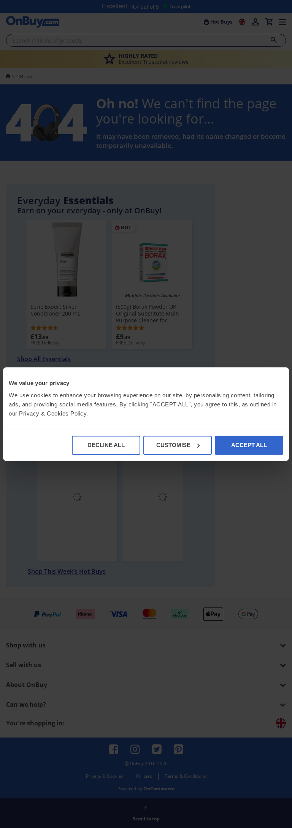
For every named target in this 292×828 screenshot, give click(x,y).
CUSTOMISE (173, 445)
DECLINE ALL (106, 445)
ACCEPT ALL (249, 445)
